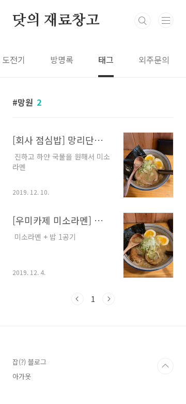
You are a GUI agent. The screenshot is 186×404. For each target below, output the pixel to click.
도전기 (13, 59)
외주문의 (153, 59)
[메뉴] (166, 20)
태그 (106, 59)
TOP (165, 366)
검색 (142, 20)
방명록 (61, 59)
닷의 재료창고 (56, 20)
